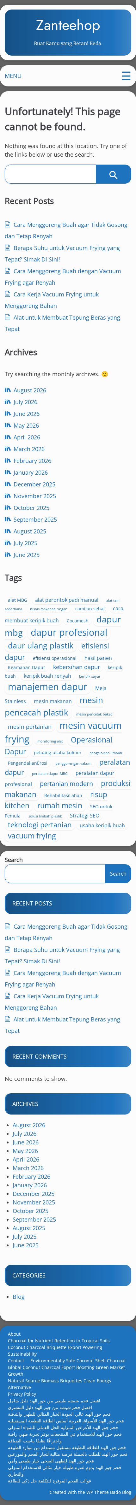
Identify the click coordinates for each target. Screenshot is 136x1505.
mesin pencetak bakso (94, 714)
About (14, 1334)
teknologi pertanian (40, 824)
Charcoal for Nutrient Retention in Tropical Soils (59, 1341)
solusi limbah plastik (45, 816)
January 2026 (31, 472)
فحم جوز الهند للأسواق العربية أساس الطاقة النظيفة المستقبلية (66, 1421)
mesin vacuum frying (63, 732)
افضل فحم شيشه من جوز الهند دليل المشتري (50, 1407)
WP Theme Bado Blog (108, 1492)
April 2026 (27, 437)
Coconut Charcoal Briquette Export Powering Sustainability (55, 1350)
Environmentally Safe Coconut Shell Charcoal (78, 1361)
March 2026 (29, 449)
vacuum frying (32, 835)
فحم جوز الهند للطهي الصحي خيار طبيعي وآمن (51, 1461)
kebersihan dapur (76, 667)
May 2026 (26, 425)
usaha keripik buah (102, 825)
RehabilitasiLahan (63, 795)
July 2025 (25, 543)
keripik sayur (90, 676)
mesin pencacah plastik (54, 706)
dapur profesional (69, 632)
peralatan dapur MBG (50, 773)
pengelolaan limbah (106, 753)
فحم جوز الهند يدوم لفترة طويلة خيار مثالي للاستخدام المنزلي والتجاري (64, 1470)
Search (14, 860)
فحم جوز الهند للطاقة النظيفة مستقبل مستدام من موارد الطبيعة (67, 1447)
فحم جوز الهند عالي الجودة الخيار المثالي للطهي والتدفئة (59, 1414)
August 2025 (30, 531)
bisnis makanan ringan (48, 609)
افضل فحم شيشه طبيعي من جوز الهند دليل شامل (54, 1401)
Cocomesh (78, 621)
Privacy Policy (22, 1394)
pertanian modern (66, 783)
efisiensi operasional (55, 658)
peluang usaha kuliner (58, 752)
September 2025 (35, 519)
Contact (16, 1361)
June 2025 (27, 555)
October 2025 (31, 508)
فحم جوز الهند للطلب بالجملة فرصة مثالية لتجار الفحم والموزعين (67, 1454)
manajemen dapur (47, 686)
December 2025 (34, 484)
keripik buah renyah (47, 675)
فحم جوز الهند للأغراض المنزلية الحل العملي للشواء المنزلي (63, 1427)
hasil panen (98, 657)
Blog (19, 1296)
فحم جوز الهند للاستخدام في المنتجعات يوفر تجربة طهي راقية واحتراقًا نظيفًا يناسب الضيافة (65, 1437)
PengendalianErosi (27, 763)
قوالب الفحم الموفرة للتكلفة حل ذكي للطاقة (49, 1481)
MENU (13, 75)
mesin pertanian (30, 726)
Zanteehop (68, 25)
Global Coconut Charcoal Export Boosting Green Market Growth (66, 1370)
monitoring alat (50, 741)
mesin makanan (53, 701)
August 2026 (30, 390)
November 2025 (35, 496)
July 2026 (25, 402)
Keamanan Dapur (26, 667)
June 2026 (27, 413)
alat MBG (17, 600)
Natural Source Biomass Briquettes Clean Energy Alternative (59, 1384)
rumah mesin (59, 805)
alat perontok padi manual (66, 599)
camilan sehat (90, 609)
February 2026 (32, 460)
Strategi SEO (84, 815)
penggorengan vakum (73, 763)
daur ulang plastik (40, 645)
